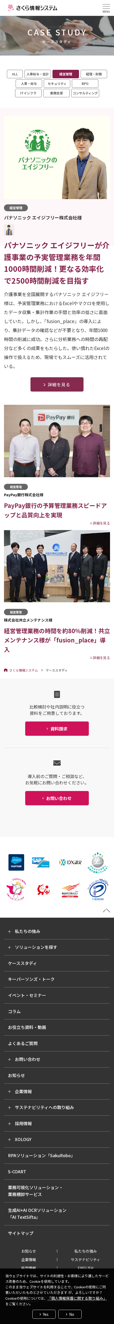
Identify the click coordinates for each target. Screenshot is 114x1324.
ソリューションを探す (36, 947)
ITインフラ (28, 93)
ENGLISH (85, 1268)
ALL (15, 74)
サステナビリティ (85, 1259)
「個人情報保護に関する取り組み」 (77, 1298)
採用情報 (23, 1123)
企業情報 (23, 1091)
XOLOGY (23, 1139)
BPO (85, 83)
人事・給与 (29, 83)
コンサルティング (85, 93)
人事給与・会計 (38, 74)
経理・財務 (94, 74)
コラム (14, 1011)
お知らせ (16, 1075)
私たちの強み (27, 931)
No (71, 1314)
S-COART (17, 1171)
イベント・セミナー (27, 995)
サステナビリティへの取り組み (44, 1107)
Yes (46, 1314)
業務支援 (56, 93)
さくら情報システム (23, 670)
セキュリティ (57, 83)
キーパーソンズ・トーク (31, 979)
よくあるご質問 (23, 1043)
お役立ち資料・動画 (27, 1027)
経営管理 (65, 74)
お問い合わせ (27, 1059)
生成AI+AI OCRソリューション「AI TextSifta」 (37, 1213)
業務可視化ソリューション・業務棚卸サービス (35, 1190)
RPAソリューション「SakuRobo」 (41, 1155)
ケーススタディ (22, 963)
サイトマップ (20, 1233)
